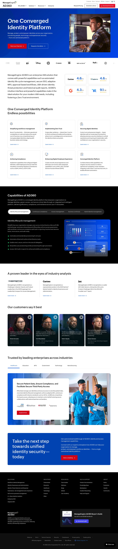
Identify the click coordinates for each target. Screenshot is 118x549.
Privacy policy (76, 537)
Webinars (63, 485)
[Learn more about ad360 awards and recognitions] (24, 288)
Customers (106, 485)
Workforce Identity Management (16, 482)
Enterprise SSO (12, 499)
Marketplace (83, 488)
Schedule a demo (91, 5)
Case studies (64, 482)
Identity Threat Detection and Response (18, 488)
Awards (105, 488)
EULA (36, 537)
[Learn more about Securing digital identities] (94, 134)
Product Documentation (86, 482)
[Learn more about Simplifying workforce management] (24, 134)
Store (93, 1)
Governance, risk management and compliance (20, 490)
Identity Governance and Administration (18, 485)
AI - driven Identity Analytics (15, 496)
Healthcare (46, 488)
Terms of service (46, 537)
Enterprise (51, 6)
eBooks (63, 490)
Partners (98, 1)
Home (105, 482)
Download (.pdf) (82, 521)
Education (46, 485)
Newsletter (48, 540)
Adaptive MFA (11, 501)
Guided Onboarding (85, 490)
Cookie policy (87, 537)
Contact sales (58, 540)
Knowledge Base (84, 485)
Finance (46, 493)
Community (106, 490)
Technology (47, 490)
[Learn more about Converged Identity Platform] (94, 164)
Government (47, 482)
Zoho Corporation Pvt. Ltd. (55, 544)
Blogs (62, 488)
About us (29, 537)
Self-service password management (17, 493)
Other (45, 496)
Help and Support (84, 493)
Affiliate (103, 1)
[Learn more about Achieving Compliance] (24, 164)
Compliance (65, 537)
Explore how (23, 412)
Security (56, 537)
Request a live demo (37, 46)
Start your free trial (16, 46)
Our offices (68, 540)
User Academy (65, 493)
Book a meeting (68, 458)
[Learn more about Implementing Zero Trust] (59, 134)
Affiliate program (36, 540)
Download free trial (108, 5)
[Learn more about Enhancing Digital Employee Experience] (59, 164)
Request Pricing (78, 5)
